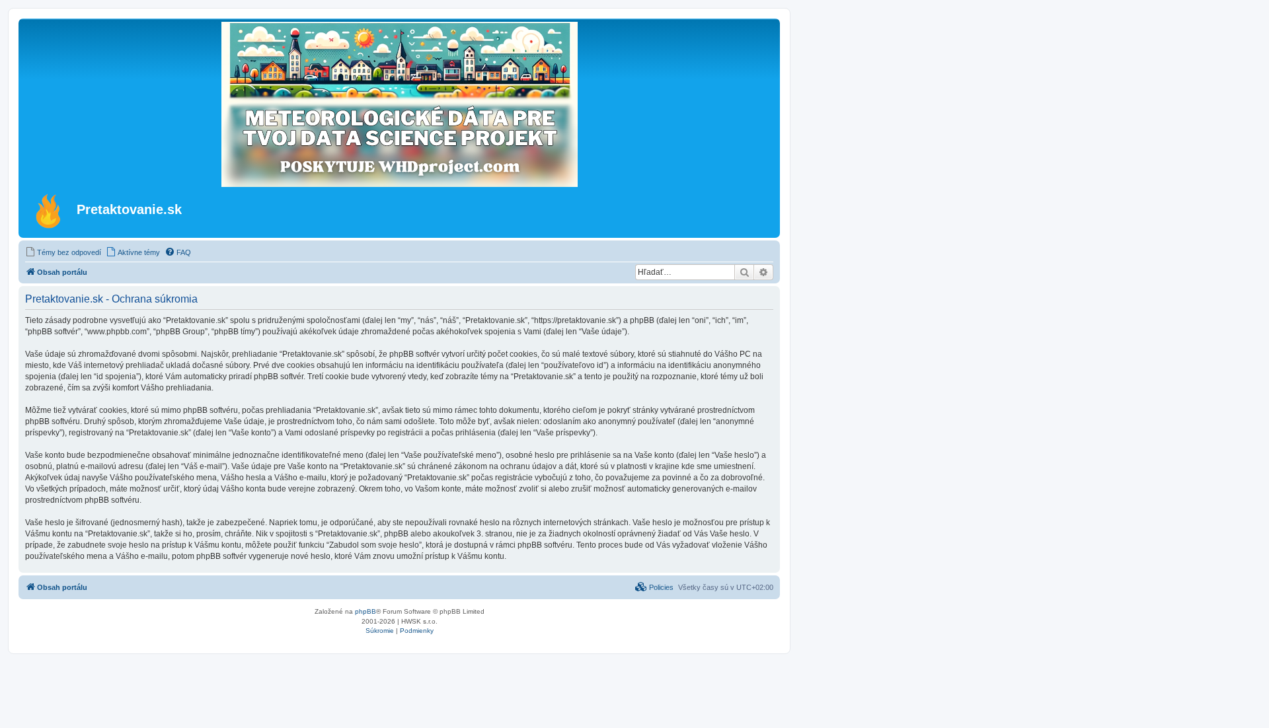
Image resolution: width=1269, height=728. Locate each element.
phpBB (365, 611)
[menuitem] (63, 252)
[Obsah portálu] (49, 211)
